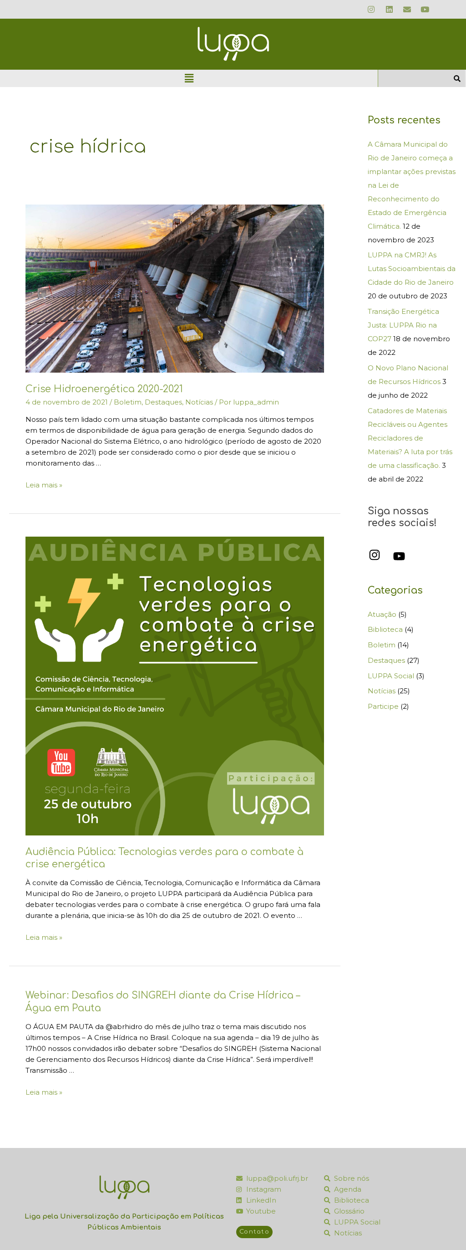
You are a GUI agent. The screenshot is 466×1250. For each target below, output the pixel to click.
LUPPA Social (391, 675)
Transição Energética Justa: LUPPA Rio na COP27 (403, 325)
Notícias (199, 402)
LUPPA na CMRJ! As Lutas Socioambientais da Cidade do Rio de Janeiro (412, 269)
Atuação (382, 614)
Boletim (128, 402)
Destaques (163, 402)
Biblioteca (385, 629)
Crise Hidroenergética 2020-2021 (104, 389)
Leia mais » (43, 485)
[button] (189, 78)
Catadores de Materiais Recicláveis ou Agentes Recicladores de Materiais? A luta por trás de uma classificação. (410, 438)
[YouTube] (399, 556)
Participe (383, 706)
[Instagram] (374, 555)
